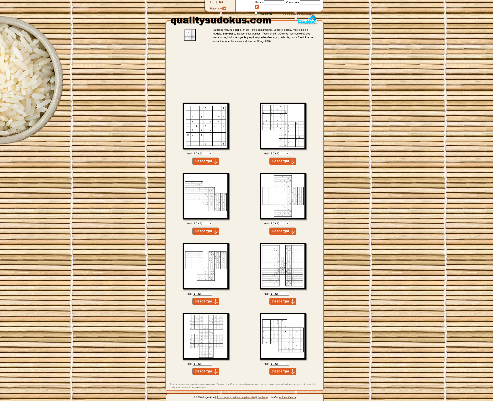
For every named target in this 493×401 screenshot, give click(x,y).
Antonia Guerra (287, 397)
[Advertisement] (244, 74)
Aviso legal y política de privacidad (236, 397)
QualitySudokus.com (221, 21)
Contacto (263, 397)
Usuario (259, 2)
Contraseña (292, 2)
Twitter (307, 19)
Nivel (189, 153)
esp (212, 2)
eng (220, 2)
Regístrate (216, 8)
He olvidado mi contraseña (298, 13)
